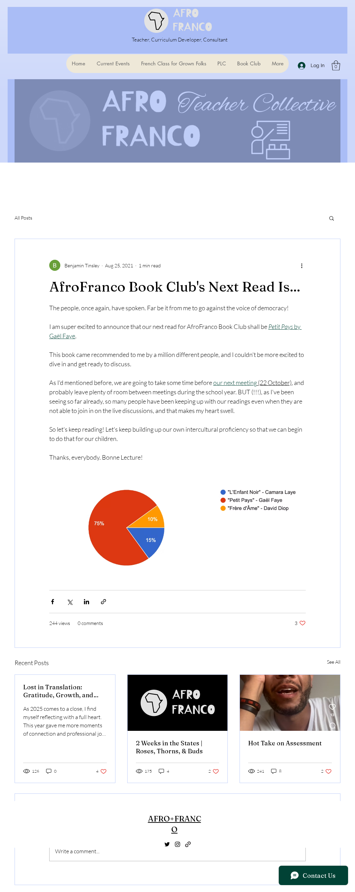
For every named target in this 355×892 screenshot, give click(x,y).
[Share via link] (103, 601)
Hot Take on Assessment (285, 743)
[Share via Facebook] (52, 601)
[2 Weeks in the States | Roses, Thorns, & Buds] (178, 703)
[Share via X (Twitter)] (69, 601)
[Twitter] (167, 844)
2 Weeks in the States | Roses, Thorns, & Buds (169, 747)
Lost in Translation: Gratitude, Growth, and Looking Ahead (58, 691)
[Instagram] (177, 844)
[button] (336, 66)
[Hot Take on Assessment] (290, 703)
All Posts (23, 218)
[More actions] (301, 265)
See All (333, 662)
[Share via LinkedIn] (86, 601)
